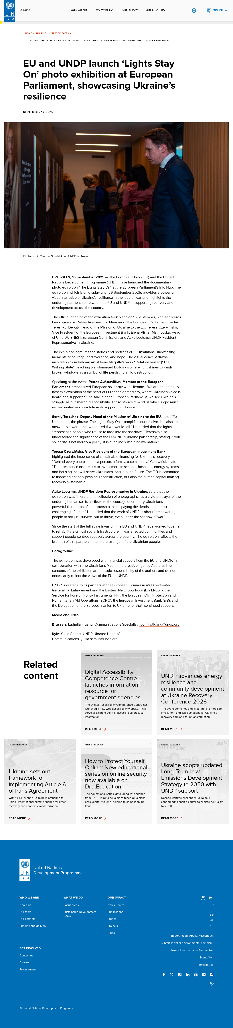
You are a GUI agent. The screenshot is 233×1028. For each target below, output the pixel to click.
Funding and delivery (32, 926)
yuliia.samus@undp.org (99, 638)
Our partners (27, 919)
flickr (204, 974)
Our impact (130, 10)
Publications (115, 912)
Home (28, 33)
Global (194, 10)
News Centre (116, 905)
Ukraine (25, 10)
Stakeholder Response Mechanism (192, 950)
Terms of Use (205, 965)
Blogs (111, 933)
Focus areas (71, 905)
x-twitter (171, 974)
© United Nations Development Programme (47, 1008)
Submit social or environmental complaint (187, 943)
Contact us (26, 956)
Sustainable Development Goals (80, 914)
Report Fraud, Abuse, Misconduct (192, 936)
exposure (212, 984)
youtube (196, 974)
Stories (112, 919)
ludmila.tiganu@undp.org (159, 624)
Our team (25, 912)
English (218, 10)
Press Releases (59, 33)
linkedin (187, 974)
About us (25, 905)
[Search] (211, 912)
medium (212, 974)
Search (201, 10)
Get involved (155, 10)
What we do (104, 10)
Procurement (27, 970)
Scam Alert (207, 957)
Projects (113, 926)
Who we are (79, 10)
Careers (24, 962)
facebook (163, 974)
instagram (179, 974)
